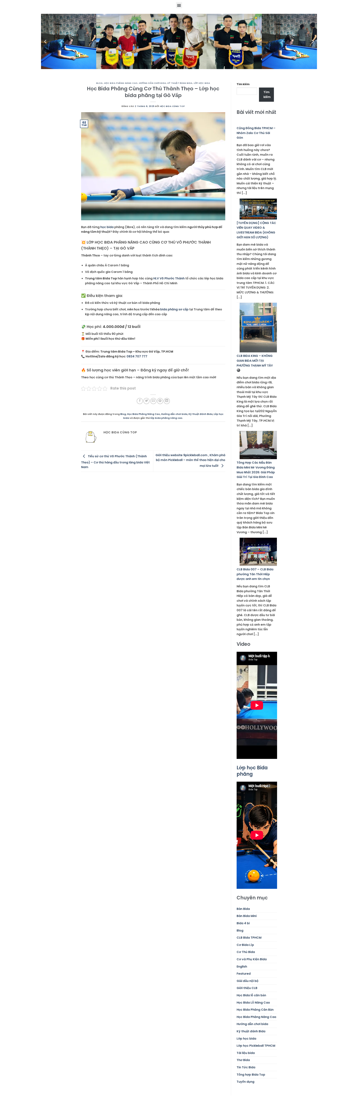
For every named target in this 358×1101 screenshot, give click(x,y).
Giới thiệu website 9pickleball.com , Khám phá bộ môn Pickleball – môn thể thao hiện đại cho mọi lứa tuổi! (190, 460)
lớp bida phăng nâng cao (166, 418)
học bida (107, 227)
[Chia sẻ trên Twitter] (146, 401)
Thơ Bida (243, 1060)
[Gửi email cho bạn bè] (153, 401)
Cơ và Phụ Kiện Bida (252, 959)
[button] (179, 5)
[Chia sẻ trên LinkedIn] (167, 401)
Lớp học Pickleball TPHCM (256, 1046)
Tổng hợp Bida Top (251, 1074)
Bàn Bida (243, 909)
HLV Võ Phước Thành (169, 278)
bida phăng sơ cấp (174, 309)
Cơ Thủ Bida (246, 952)
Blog (99, 83)
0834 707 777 (137, 356)
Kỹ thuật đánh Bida (179, 83)
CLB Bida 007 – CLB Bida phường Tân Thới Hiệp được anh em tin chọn (255, 574)
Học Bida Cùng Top (172, 106)
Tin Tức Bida (246, 1067)
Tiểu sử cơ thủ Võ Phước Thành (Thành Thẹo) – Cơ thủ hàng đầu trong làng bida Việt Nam (115, 461)
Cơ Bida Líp (245, 945)
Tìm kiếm (243, 84)
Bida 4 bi (243, 923)
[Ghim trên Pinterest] (160, 401)
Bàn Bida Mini (247, 916)
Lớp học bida (202, 83)
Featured (244, 973)
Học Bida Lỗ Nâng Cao (253, 1002)
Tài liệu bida (246, 1053)
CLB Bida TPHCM (249, 937)
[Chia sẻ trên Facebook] (140, 401)
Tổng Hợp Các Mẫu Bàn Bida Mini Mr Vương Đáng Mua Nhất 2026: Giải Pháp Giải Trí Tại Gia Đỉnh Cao (256, 469)
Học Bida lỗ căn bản (251, 995)
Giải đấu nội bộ (247, 981)
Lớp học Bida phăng (252, 770)
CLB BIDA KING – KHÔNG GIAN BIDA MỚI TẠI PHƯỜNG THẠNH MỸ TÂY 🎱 (255, 363)
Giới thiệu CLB (247, 988)
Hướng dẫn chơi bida (152, 83)
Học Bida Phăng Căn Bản (255, 1009)
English (242, 966)
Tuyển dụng (245, 1082)
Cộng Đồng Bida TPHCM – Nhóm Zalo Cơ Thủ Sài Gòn (256, 133)
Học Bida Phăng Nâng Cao (121, 83)
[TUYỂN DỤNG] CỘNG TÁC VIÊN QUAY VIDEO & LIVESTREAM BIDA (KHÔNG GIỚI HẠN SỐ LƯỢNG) (256, 230)
